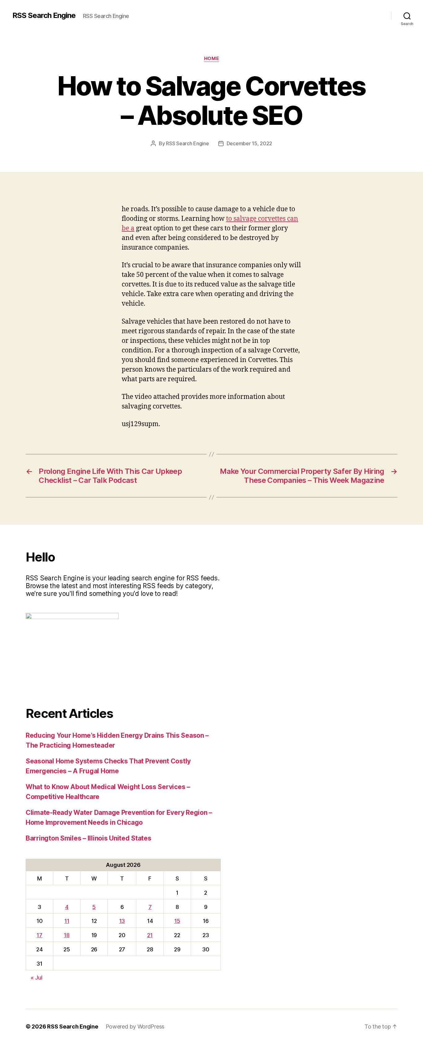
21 (149, 935)
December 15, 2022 (249, 143)
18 (66, 935)
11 (66, 921)
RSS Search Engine (44, 15)
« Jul (36, 977)
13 (122, 921)
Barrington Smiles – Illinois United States (88, 838)
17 (39, 935)
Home (211, 58)
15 (177, 921)
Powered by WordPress (135, 1026)
